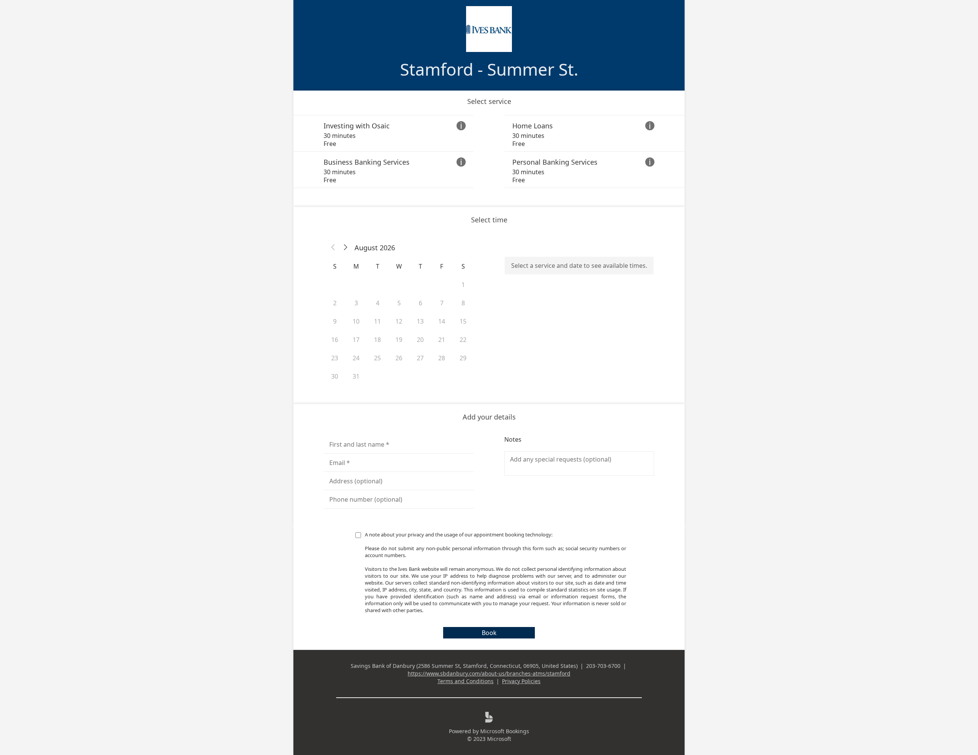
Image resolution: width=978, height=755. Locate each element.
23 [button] (334, 358)
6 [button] (420, 303)
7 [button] (442, 303)
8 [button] (463, 303)
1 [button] (463, 284)
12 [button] (398, 321)
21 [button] (441, 339)
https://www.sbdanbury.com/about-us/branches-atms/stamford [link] (489, 673)
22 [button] (463, 339)
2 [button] (335, 303)
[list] (489, 151)
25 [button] (377, 358)
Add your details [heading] (489, 416)
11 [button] (377, 321)
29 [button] (463, 358)
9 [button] (335, 321)
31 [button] (356, 376)
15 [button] (463, 321)
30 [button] (334, 376)
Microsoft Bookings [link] (504, 731)
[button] (333, 247)
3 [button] (356, 303)
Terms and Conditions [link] (465, 681)
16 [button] (334, 339)
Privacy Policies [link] (521, 681)
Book (489, 633)
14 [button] (441, 321)
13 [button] (420, 321)
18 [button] (377, 339)
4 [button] (377, 303)
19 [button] (398, 339)
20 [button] (420, 339)
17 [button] (356, 339)
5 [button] (399, 303)
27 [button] (420, 358)
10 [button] (356, 321)
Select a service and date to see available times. (579, 265)
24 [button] (356, 358)
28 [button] (441, 358)
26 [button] (398, 358)
